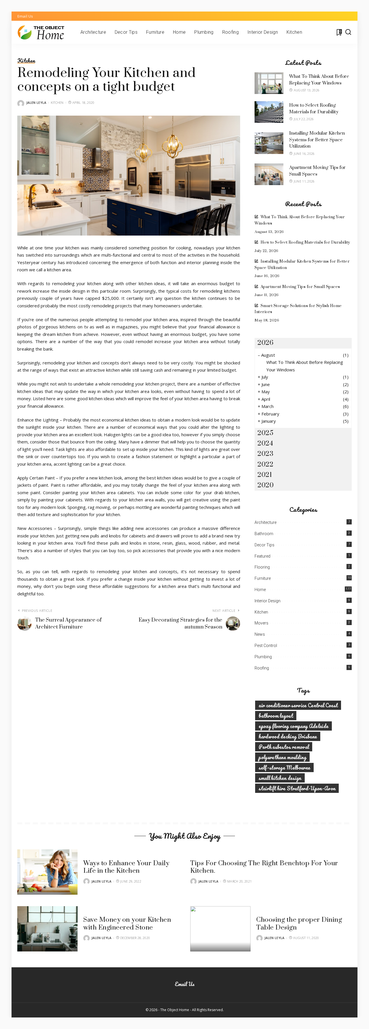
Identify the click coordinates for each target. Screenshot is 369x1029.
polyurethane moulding (282, 757)
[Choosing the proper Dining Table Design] (220, 928)
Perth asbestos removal (284, 747)
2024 (265, 443)
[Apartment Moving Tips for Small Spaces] (269, 174)
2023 (265, 454)
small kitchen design (280, 778)
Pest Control (266, 645)
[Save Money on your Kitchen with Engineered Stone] (47, 928)
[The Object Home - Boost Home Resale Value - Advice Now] (44, 32)
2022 (265, 464)
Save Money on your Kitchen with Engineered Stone (127, 924)
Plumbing (263, 656)
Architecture (265, 522)
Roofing (262, 668)
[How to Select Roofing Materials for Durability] (269, 112)
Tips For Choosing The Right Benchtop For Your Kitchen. (264, 867)
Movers (261, 623)
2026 (265, 343)
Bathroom (264, 533)
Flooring (262, 567)
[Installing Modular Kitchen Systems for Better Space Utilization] (269, 143)
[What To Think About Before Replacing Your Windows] (269, 83)
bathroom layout (276, 716)
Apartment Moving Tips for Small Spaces (300, 286)
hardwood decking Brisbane (288, 736)
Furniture (263, 578)
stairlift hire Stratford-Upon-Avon (297, 788)
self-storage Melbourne (284, 767)
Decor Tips (264, 545)
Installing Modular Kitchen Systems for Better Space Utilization (317, 139)
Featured (262, 556)
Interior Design (267, 601)
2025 (265, 433)
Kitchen (26, 60)
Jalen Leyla (36, 102)
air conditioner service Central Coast (298, 705)
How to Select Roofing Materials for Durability (305, 242)
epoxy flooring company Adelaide (293, 726)
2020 (265, 485)
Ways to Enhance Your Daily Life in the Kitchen (126, 867)
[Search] (348, 32)
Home (260, 589)
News (260, 634)
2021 (264, 475)
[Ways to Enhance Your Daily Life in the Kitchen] (47, 872)
